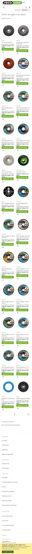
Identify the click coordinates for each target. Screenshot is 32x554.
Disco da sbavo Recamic (8, 367)
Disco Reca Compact (7, 42)
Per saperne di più (15, 549)
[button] (3, 52)
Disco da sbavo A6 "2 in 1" (23, 367)
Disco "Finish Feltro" (7, 172)
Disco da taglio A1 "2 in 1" (23, 269)
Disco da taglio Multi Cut (8, 203)
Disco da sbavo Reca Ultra (23, 108)
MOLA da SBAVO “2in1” (7, 140)
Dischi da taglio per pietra (23, 236)
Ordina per (18, 10)
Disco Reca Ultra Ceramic (8, 75)
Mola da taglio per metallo (23, 398)
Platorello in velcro (21, 172)
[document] (16, 548)
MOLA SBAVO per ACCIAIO (23, 140)
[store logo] (10, 2)
